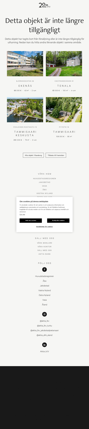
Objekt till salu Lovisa (33, 382)
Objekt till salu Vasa (11, 394)
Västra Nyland (45, 193)
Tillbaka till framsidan (56, 155)
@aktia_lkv (44, 320)
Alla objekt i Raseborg (33, 155)
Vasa (44, 186)
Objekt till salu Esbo (56, 376)
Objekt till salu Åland (11, 399)
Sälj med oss (45, 250)
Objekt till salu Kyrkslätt (12, 388)
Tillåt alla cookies (30, 220)
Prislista (72, 395)
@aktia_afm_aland (44, 335)
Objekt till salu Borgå (56, 382)
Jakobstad (44, 182)
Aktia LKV (44, 351)
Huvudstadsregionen (44, 178)
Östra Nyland (44, 295)
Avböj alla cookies (58, 220)
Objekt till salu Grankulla (35, 376)
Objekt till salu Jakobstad (58, 388)
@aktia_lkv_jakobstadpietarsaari (44, 330)
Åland (44, 304)
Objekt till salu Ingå (33, 388)
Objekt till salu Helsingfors (13, 376)
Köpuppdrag (74, 383)
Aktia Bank (45, 254)
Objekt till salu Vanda (11, 382)
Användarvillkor (75, 399)
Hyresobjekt (30, 399)
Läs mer (22, 214)
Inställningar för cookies (44, 226)
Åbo (45, 189)
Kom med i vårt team (77, 387)
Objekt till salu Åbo (33, 394)
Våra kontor (45, 246)
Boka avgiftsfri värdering (74, 377)
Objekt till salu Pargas (56, 394)
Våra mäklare (44, 243)
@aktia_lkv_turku (44, 325)
